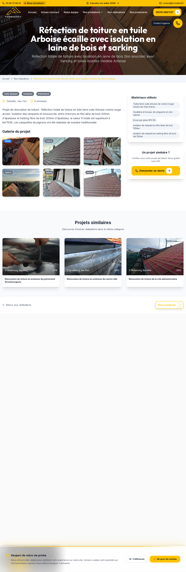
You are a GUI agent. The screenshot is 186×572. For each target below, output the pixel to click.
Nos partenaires (138, 12)
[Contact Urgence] (178, 23)
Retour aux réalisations (18, 304)
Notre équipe (71, 12)
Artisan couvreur (50, 12)
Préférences (138, 559)
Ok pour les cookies (167, 559)
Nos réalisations (116, 12)
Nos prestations (91, 12)
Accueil (32, 12)
